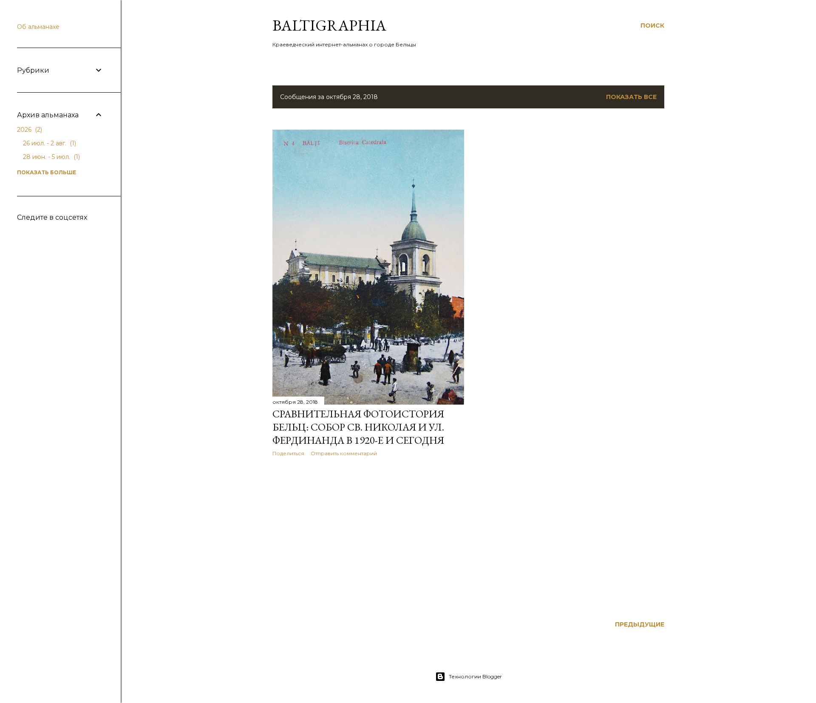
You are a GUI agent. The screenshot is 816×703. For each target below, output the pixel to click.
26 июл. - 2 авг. (48, 143)
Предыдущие (639, 624)
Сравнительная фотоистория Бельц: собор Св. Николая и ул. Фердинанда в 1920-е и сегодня (358, 427)
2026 (28, 129)
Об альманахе (38, 27)
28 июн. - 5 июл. (50, 157)
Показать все (631, 97)
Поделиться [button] (288, 453)
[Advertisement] (368, 537)
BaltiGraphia (329, 25)
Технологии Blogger (475, 676)
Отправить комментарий (344, 453)
